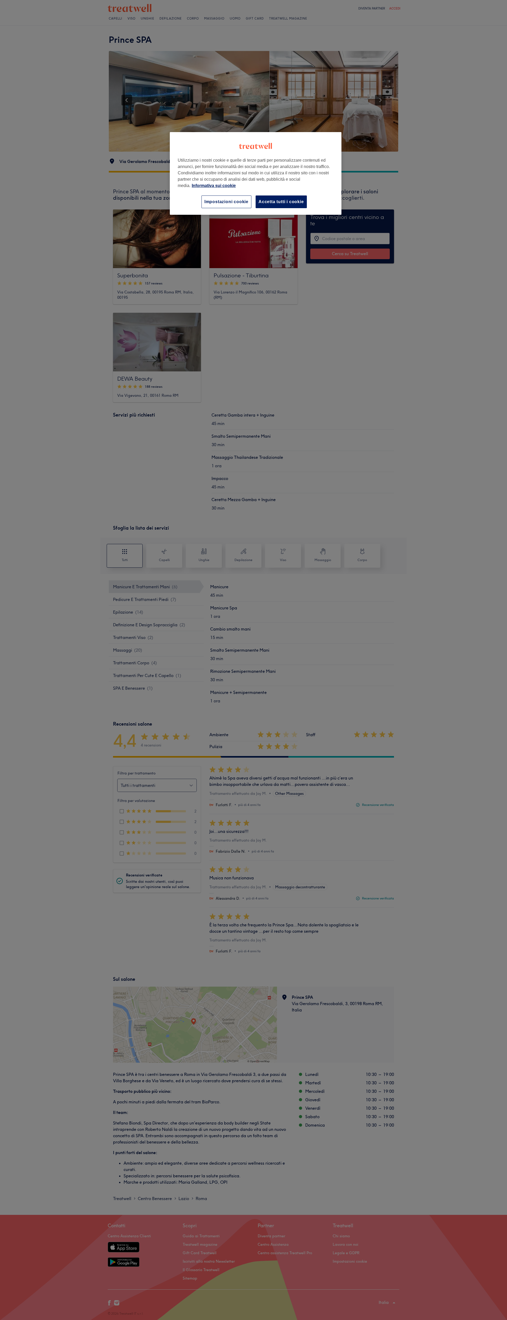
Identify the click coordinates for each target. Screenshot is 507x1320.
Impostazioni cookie (226, 201)
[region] (255, 173)
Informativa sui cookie (214, 185)
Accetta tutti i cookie (281, 201)
